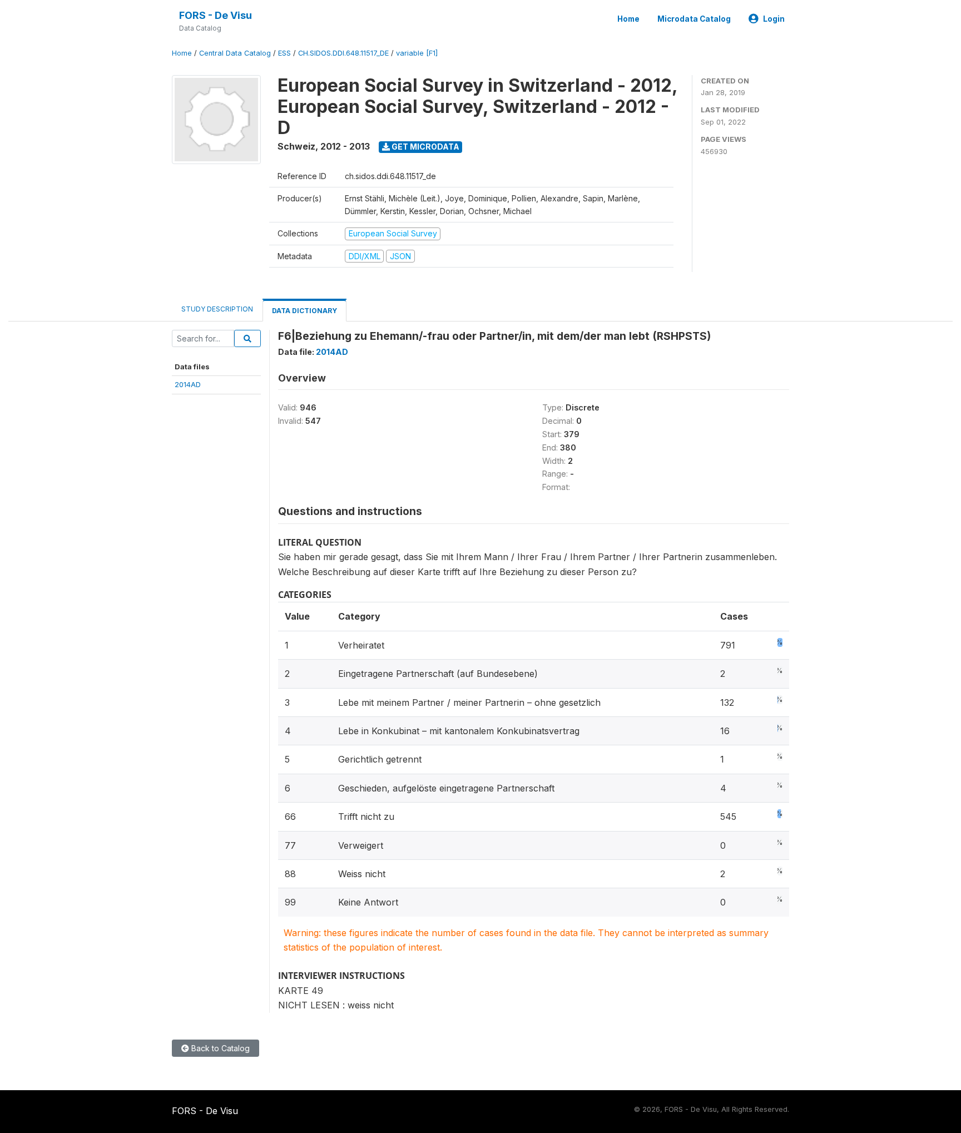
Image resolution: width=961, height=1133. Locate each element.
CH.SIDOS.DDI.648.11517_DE (343, 53)
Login (774, 18)
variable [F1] (417, 53)
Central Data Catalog (235, 53)
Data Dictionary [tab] (304, 310)
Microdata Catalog (694, 18)
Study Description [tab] (217, 309)
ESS (284, 53)
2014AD (188, 384)
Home (628, 18)
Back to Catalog (219, 1048)
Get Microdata (424, 146)
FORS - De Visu (215, 15)
